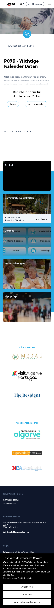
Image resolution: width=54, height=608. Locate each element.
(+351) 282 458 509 (11, 500)
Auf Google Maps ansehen (14, 532)
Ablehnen (27, 594)
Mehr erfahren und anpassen (27, 602)
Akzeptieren (27, 587)
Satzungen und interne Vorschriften (18, 552)
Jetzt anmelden (36, 104)
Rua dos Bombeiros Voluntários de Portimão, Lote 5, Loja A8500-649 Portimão (24, 524)
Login (13, 104)
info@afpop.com (9, 503)
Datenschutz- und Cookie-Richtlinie (17, 578)
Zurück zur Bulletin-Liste (20, 46)
